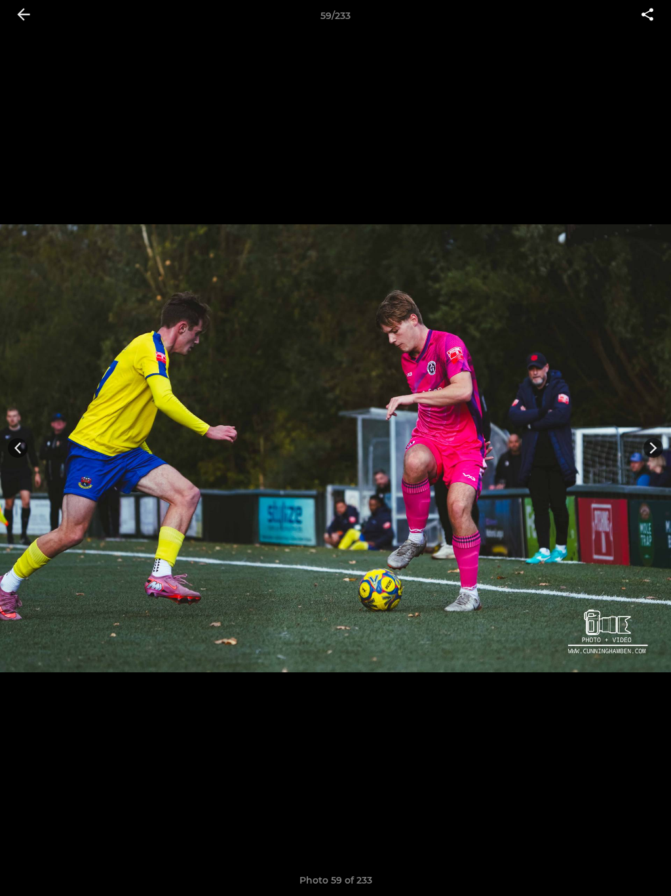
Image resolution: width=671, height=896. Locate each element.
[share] (647, 16)
